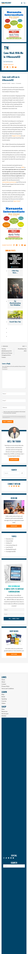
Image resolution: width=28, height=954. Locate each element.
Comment (5, 369)
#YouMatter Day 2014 (22, 349)
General (13, 83)
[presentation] (15, 260)
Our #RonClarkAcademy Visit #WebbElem (15, 303)
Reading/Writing (10, 549)
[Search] (22, 473)
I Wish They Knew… (15, 272)
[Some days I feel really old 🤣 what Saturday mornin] (10, 666)
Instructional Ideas (11, 545)
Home (3, 679)
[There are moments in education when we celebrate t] (3, 670)
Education (8, 539)
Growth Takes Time (15, 322)
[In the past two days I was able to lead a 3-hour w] (17, 670)
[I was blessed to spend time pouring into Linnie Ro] (17, 666)
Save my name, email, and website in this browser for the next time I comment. (14, 412)
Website (5, 407)
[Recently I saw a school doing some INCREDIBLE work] (3, 666)
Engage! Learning (16, 135)
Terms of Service (5, 417)
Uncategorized (9, 551)
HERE (22, 167)
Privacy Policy (21, 416)
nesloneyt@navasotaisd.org (9, 182)
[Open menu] (21, 3)
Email (4, 400)
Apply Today (16, 201)
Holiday (8, 543)
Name (4, 393)
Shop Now (14, 654)
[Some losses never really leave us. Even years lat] (10, 670)
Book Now (14, 526)
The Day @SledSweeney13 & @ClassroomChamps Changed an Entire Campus (7, 352)
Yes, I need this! (14, 618)
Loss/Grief (8, 547)
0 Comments (18, 83)
